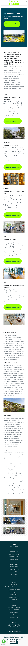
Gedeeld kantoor (14, 556)
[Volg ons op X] (15, 625)
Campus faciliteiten (14, 597)
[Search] (26, 1)
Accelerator (14, 584)
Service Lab (14, 599)
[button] (2, 3)
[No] (26, 640)
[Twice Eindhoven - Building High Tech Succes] (14, 2)
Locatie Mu (14, 577)
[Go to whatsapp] (4, 641)
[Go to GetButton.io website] (3, 644)
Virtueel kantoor (14, 559)
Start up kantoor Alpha (14, 554)
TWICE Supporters (14, 592)
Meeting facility (14, 594)
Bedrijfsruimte (14, 551)
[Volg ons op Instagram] (12, 625)
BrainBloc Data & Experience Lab (14, 587)
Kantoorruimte (14, 546)
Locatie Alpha (14, 566)
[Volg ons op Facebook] (9, 625)
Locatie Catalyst (14, 571)
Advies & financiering (14, 589)
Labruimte (14, 549)
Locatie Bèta (14, 574)
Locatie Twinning (14, 569)
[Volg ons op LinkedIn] (18, 625)
